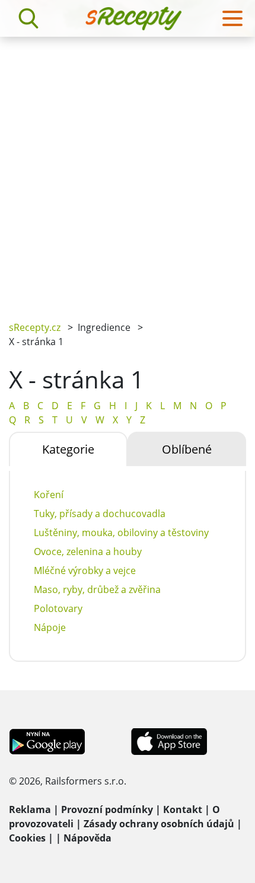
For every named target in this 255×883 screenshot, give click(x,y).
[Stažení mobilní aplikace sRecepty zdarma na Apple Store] (168, 740)
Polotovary (58, 608)
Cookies (27, 837)
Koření (48, 494)
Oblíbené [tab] (187, 449)
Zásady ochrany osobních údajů (159, 823)
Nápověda (87, 837)
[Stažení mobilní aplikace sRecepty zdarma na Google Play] (47, 740)
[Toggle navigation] (232, 18)
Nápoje (50, 627)
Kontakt (182, 809)
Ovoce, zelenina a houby (88, 551)
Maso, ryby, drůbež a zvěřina (97, 589)
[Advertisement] (127, 170)
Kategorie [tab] (68, 449)
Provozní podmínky (107, 809)
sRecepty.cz (34, 327)
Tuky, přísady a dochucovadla (99, 513)
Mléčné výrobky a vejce (85, 570)
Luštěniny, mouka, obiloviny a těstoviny (121, 532)
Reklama (30, 809)
